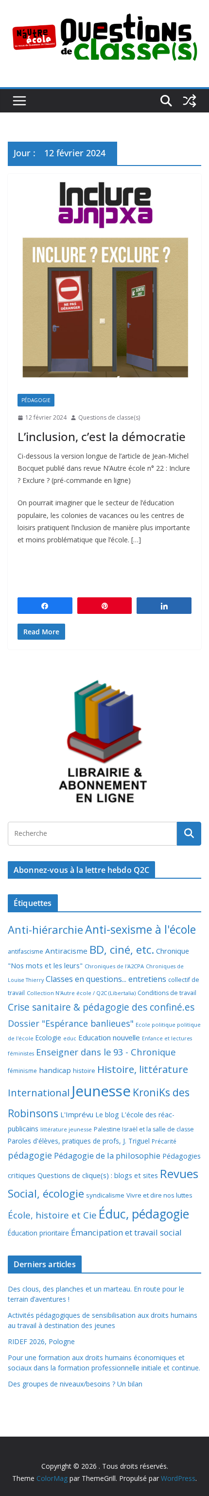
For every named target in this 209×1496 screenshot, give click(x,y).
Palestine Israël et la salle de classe (144, 1129)
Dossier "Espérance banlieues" (71, 1023)
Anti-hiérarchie (45, 930)
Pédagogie (36, 400)
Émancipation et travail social (126, 1232)
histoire (84, 1070)
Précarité (164, 1141)
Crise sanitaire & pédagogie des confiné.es (101, 1007)
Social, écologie (46, 1193)
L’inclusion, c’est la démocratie (101, 436)
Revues (179, 1173)
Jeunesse (101, 1091)
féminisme (22, 1070)
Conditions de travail (167, 993)
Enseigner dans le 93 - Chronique (105, 1052)
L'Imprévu (76, 1114)
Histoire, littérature (142, 1069)
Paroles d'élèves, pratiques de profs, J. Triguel (79, 1140)
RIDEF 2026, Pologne (41, 1341)
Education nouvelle (109, 1037)
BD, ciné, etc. (121, 949)
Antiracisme (66, 951)
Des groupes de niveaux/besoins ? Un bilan (75, 1383)
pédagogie (30, 1155)
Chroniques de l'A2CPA (114, 966)
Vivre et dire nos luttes (159, 1195)
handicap (55, 1070)
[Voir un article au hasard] (189, 100)
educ (69, 1038)
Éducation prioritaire (38, 1232)
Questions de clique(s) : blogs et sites (97, 1175)
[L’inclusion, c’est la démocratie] (104, 279)
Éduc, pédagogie (144, 1214)
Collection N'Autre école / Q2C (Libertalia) (81, 993)
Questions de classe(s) (109, 417)
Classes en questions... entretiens (106, 979)
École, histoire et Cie (52, 1215)
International (39, 1092)
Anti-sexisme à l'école (140, 929)
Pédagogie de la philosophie (107, 1155)
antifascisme (25, 951)
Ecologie (48, 1037)
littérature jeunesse (66, 1129)
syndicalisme (105, 1195)
